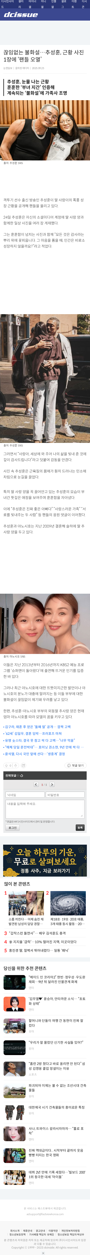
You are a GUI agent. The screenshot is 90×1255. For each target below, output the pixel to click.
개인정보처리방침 (70, 1230)
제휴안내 (27, 1230)
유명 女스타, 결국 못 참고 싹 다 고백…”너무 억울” (40, 741)
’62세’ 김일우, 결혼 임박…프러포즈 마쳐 (33, 734)
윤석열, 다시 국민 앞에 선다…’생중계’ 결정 (35, 754)
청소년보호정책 (17, 1234)
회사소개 (14, 1230)
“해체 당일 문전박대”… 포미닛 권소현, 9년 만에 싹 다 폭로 (44, 747)
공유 (23, 765)
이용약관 (53, 1230)
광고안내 (40, 1230)
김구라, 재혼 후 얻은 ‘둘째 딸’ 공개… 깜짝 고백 (38, 727)
